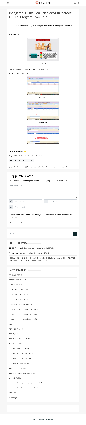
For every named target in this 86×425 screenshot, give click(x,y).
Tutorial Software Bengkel (20, 363)
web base (12, 393)
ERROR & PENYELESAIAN (18, 280)
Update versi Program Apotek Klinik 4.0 (25, 309)
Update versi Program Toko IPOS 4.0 (24, 314)
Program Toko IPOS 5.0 (19, 299)
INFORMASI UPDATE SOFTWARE (20, 304)
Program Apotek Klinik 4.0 (20, 290)
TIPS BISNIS (13, 334)
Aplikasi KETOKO (17, 285)
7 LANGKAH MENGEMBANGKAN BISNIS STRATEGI (31, 260)
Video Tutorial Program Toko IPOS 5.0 (24, 388)
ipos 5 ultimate (20, 156)
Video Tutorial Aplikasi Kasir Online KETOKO (26, 383)
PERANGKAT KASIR (16, 329)
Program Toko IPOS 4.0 (19, 294)
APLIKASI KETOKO (15, 275)
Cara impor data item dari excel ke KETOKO (39, 248)
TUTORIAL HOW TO (16, 344)
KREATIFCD (45, 3)
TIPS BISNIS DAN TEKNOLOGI (19, 339)
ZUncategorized (14, 398)
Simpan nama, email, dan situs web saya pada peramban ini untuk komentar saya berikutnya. (41, 216)
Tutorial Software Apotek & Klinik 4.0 (22, 373)
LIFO (28, 156)
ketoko (11, 324)
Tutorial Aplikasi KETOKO (20, 348)
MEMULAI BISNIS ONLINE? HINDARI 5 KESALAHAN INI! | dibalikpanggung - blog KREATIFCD (42, 258)
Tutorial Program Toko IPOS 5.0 (56, 167)
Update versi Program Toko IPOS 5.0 (24, 319)
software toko (36, 156)
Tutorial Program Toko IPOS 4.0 (22, 353)
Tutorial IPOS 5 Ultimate (35, 167)
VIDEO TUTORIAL (15, 378)
